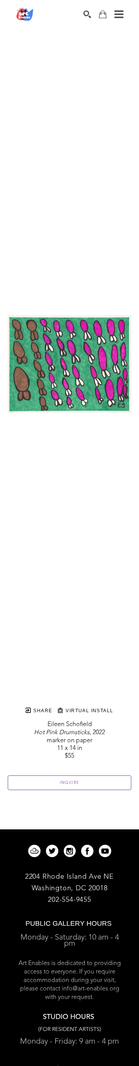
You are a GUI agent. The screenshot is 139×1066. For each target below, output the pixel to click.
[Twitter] (53, 851)
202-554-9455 (69, 899)
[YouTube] (105, 851)
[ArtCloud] (35, 851)
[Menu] (119, 14)
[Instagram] (71, 851)
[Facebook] (88, 851)
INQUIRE (70, 783)
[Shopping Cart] (103, 14)
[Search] (87, 14)
